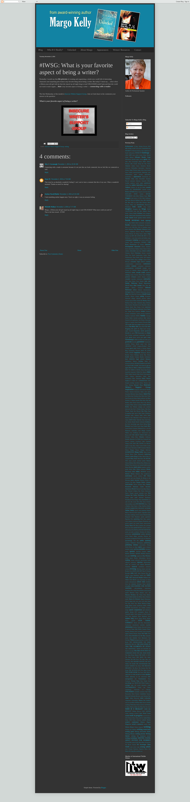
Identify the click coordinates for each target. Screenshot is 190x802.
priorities (140, 536)
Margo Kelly (139, 452)
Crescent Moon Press (139, 274)
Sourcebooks (134, 607)
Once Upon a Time (136, 506)
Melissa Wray (128, 465)
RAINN (127, 553)
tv (150, 683)
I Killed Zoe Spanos (141, 372)
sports (127, 612)
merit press (137, 467)
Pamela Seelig (147, 514)
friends (127, 333)
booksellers (134, 225)
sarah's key (143, 575)
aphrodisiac (148, 174)
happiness (137, 352)
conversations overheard (133, 268)
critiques (133, 277)
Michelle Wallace (50, 207)
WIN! (143, 711)
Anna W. (48, 179)
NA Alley (133, 482)
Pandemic (137, 516)
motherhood (147, 473)
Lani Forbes (134, 426)
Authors (127, 187)
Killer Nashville (137, 419)
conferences (147, 264)
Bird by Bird (135, 202)
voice (141, 698)
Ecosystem (148, 296)
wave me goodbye (130, 702)
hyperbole (127, 372)
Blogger (103, 787)
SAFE (135, 573)
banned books (146, 189)
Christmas (138, 253)
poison (144, 527)
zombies (138, 751)
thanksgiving (137, 640)
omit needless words (130, 504)
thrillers (148, 674)
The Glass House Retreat (132, 655)
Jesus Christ (133, 402)
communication (129, 264)
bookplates (148, 222)
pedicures (135, 521)
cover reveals (136, 272)
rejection (139, 562)
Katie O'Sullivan (146, 413)
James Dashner (139, 394)
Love (145, 445)
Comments (131, 127)
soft (143, 601)
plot (145, 525)
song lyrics (128, 605)
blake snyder (137, 207)
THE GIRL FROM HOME (144, 653)
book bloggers (147, 213)
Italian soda (144, 391)
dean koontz (138, 285)
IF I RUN (132, 380)
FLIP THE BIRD (146, 326)
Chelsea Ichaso (139, 248)
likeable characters (130, 439)
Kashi (131, 411)
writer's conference (132, 722)
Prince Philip (133, 536)
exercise (143, 313)
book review (147, 217)
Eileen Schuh (136, 300)
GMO (135, 339)
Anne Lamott (128, 172)
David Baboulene (145, 283)
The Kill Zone (135, 659)
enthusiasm (140, 309)
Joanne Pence (140, 402)
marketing (147, 454)
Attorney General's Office (143, 181)
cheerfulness (132, 248)
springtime (141, 612)
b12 (131, 189)
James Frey (147, 394)
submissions (129, 627)
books (127, 225)
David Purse (129, 285)
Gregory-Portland (141, 346)
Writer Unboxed (136, 720)
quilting (136, 549)
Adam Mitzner (129, 157)
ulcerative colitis (146, 685)
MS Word (147, 476)
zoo (141, 751)
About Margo (86, 50)
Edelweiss (127, 298)
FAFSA (138, 315)
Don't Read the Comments (135, 294)
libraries (141, 437)
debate (127, 287)
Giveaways (129, 339)
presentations (136, 534)
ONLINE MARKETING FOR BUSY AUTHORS (138, 508)
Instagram (136, 389)
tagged (127, 633)
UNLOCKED (129, 691)
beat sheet (148, 191)
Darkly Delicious (131, 283)
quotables (142, 549)
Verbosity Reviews (135, 696)
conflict (127, 266)
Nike (140, 499)
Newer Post (43, 250)
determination (147, 289)
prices (126, 536)
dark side (148, 281)
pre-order (131, 532)
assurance (132, 181)
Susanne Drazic (146, 629)
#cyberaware (129, 146)
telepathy (148, 635)
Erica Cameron (136, 311)
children (127, 251)
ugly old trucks (135, 685)
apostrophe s (128, 176)
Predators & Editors (145, 532)
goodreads (128, 342)
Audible (127, 183)
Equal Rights (147, 309)
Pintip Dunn (129, 525)
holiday (141, 361)
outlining (132, 514)
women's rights (138, 713)
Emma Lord (140, 307)
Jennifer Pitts (139, 400)
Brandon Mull (132, 229)
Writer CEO (128, 720)
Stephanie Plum (136, 616)
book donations (137, 215)
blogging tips (137, 209)
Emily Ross (133, 307)
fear (145, 318)
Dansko (142, 281)
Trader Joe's (147, 681)
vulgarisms (128, 700)
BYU (145, 235)
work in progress (135, 715)
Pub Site (136, 540)
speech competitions (135, 610)
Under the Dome (144, 687)
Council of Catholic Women (133, 270)
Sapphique (136, 575)
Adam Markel (147, 155)
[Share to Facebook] (55, 144)
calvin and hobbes (142, 238)
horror (142, 363)
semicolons (148, 588)
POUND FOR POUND (145, 529)
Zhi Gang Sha (132, 751)
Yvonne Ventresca (133, 749)
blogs (144, 209)
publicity (127, 542)
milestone (143, 469)
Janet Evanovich (129, 398)
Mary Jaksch (142, 456)
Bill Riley (128, 202)
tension (135, 638)
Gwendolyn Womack (134, 350)
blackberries (140, 204)
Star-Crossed (147, 614)
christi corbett (146, 251)
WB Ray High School (140, 702)
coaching (127, 259)
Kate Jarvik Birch (136, 413)
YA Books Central (130, 744)
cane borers (142, 240)
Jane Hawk (142, 396)
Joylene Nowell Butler (52, 194)
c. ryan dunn (134, 238)
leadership (134, 430)
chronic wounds (146, 253)
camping (135, 240)
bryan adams (143, 233)
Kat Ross (144, 411)
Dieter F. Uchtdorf (135, 292)
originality (144, 512)
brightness (132, 231)
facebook (133, 315)
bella (134, 196)
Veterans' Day (147, 696)
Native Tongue (129, 493)
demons (140, 289)
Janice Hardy (137, 398)
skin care (135, 601)
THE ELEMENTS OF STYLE (140, 646)
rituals (143, 569)
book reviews (132, 220)
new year (134, 497)
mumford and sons (130, 478)
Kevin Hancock (144, 417)
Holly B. (148, 361)
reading (127, 560)
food (144, 328)
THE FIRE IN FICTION (141, 651)
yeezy (134, 747)
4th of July (128, 148)
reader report (129, 558)
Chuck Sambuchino (137, 255)
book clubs (128, 215)
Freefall (131, 330)
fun (145, 333)
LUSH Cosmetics (141, 447)
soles (146, 601)
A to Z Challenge (142, 153)
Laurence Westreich (138, 428)
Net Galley (134, 495)
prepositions (128, 534)
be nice (143, 191)
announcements (137, 172)
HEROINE (132, 359)
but (130, 235)
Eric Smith (128, 311)
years (131, 747)
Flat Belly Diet (133, 326)
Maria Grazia (147, 452)
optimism (143, 510)
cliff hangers (147, 257)
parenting (137, 519)
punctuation (143, 545)
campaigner (128, 240)
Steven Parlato (147, 618)
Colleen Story (134, 259)
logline (127, 445)
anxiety (141, 174)
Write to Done (131, 718)
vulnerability (134, 700)
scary (138, 579)
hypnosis (133, 372)
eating (142, 296)
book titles (128, 222)
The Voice (140, 672)
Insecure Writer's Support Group (54, 146)
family (142, 316)
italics (149, 391)
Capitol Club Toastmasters (132, 242)
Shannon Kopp (134, 592)
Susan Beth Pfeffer (137, 629)
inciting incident (134, 383)
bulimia (127, 235)
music (132, 480)
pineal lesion (139, 523)
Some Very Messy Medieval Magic (141, 603)
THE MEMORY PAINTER (137, 661)
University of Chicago (142, 689)
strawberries (136, 625)
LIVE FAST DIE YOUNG (136, 443)
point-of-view (138, 527)
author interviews (137, 185)
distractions (143, 292)
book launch (129, 217)
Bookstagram (140, 225)
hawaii (141, 354)
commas (148, 261)
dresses (137, 296)
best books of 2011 (136, 198)
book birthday (137, 213)
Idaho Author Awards (130, 374)
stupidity (148, 625)
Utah (146, 691)
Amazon (127, 166)
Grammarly (148, 341)
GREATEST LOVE (130, 346)
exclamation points (135, 313)
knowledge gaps (135, 424)
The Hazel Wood (130, 657)
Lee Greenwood (143, 432)
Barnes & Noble (130, 191)
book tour (135, 223)
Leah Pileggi (141, 430)
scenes (126, 581)
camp (149, 238)
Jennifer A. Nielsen (130, 400)
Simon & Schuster (134, 599)
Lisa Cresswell (144, 439)
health (127, 357)
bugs (149, 233)
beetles (141, 194)
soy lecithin (142, 607)
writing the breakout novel (141, 736)
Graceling (134, 341)
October (148, 501)
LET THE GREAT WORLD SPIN (138, 435)
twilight (127, 685)
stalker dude (134, 614)
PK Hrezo (136, 525)
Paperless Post (129, 519)
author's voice (147, 185)
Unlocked (71, 50)
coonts (145, 268)
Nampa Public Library (143, 482)
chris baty (139, 251)
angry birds (141, 170)
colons (145, 259)
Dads (126, 281)
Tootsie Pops (135, 681)
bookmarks (141, 222)
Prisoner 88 (147, 536)
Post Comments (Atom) (55, 254)
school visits (141, 582)
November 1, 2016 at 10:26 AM (68, 164)
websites (148, 702)
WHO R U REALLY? (134, 709)
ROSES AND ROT (137, 571)
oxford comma (139, 514)
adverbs (134, 159)
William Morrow (136, 711)
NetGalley (141, 495)
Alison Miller (142, 161)
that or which (144, 640)
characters (137, 246)
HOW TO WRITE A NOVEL (133, 370)
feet (140, 320)
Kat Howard (137, 411)
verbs (142, 696)
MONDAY (143, 471)
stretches (142, 625)
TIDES (127, 676)
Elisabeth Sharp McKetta (144, 302)
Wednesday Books (135, 704)
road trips (148, 569)
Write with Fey (139, 718)
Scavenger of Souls (145, 579)
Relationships (147, 562)
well (146, 704)
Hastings (136, 354)
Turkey (147, 683)
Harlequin (143, 352)
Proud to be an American (144, 538)
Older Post (114, 250)
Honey (132, 363)
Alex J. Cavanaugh (51, 164)
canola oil (148, 240)
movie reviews (138, 476)
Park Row (143, 519)
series (145, 590)
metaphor (143, 467)
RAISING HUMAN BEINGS (137, 553)
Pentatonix (145, 521)
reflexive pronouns (130, 562)
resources (148, 566)
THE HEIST (139, 657)
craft (143, 272)
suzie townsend (138, 631)
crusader (127, 279)
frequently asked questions (142, 331)
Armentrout (145, 176)
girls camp (147, 337)
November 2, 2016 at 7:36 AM (60, 179)
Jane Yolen (148, 396)
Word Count (147, 713)
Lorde (141, 445)
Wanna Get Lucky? (145, 700)
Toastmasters (142, 679)
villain (131, 698)
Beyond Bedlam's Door (137, 200)
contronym (148, 266)
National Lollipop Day (134, 491)
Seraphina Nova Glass (130, 590)
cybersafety (147, 279)
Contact (137, 50)
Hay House (147, 354)
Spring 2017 (133, 612)
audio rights (139, 183)
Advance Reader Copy (143, 157)
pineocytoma (147, 523)
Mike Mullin (136, 469)
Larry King (140, 426)
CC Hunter (141, 244)
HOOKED (137, 363)
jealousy (143, 398)
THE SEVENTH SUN (134, 670)
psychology (128, 540)
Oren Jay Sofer (133, 512)
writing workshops (131, 738)
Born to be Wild (130, 227)
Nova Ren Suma (141, 501)
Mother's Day (139, 473)
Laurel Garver (128, 428)
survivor (129, 629)
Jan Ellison (128, 396)
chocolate (133, 251)
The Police (138, 666)
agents (145, 159)
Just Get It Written (136, 409)
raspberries (139, 556)
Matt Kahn (140, 458)
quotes (132, 551)
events (143, 311)
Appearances (102, 50)
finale (136, 322)
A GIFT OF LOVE (136, 148)
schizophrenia (132, 581)
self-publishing (138, 588)
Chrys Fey (128, 255)
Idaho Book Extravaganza (144, 374)
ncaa (146, 493)
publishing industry (131, 545)
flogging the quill (131, 329)
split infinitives (147, 610)
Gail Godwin (128, 335)
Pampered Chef (129, 516)
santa (131, 575)
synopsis (148, 631)
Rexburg (139, 569)
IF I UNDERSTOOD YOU (143, 380)
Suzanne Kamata (129, 631)
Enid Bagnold (133, 309)
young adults (145, 747)
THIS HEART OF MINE (139, 674)
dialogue (128, 292)
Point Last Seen (129, 527)
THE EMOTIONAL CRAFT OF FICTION (136, 648)
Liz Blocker (147, 443)
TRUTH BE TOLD (139, 683)
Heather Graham (134, 357)
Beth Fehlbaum (146, 198)
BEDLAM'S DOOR (131, 194)
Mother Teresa (129, 474)
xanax (133, 742)
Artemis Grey (129, 178)
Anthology (144, 172)
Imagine (127, 383)
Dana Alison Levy (134, 281)
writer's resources (137, 724)
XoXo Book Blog (139, 742)
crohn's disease (141, 276)
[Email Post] (44, 143)
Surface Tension (137, 627)
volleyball (147, 698)
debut (135, 290)
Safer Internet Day (143, 573)
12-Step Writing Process (140, 146)
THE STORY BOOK (131, 672)
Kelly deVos (143, 415)
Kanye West (144, 409)
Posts (130, 124)
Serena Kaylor (140, 590)
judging (140, 406)
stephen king (129, 618)
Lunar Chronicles (132, 447)
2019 (149, 146)
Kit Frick (127, 424)
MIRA (133, 471)
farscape (148, 315)
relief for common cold (132, 564)
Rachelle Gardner (141, 551)
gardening (136, 335)
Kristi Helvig (143, 424)
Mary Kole (134, 458)
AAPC (130, 155)
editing (133, 298)
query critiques (147, 547)
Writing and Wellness (130, 729)
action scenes (139, 155)
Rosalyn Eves (128, 571)
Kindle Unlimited (140, 422)
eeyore (131, 300)
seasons (133, 584)
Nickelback (128, 499)
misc (138, 471)
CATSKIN (143, 242)
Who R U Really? (55, 50)
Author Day (128, 185)
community (138, 264)
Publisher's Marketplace (137, 542)
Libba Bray (134, 437)
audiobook (147, 183)
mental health (143, 465)
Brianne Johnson (142, 229)
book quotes (138, 217)
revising (133, 569)
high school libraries (143, 359)
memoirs (134, 465)
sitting (130, 601)
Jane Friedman (135, 396)
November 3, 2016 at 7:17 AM (66, 207)
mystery (137, 480)
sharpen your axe (145, 592)
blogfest (128, 209)
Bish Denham (143, 202)
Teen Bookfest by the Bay (137, 635)
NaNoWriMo (129, 484)
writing (67, 146)
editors (149, 298)
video (127, 698)
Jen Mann (148, 398)
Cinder (145, 255)
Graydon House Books (132, 344)
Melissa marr (147, 463)
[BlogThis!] (50, 144)
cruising (148, 276)
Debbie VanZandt (137, 287)
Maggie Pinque (134, 450)
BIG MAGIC (147, 200)
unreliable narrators (139, 691)
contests (133, 266)
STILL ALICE (130, 620)
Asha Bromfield (140, 178)
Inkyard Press (138, 385)
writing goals (129, 731)
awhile (127, 189)
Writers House (129, 727)
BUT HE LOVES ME (137, 235)
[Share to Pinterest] (57, 144)
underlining (128, 689)
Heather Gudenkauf (145, 357)
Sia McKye (139, 597)
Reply (46, 172)
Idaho (149, 372)
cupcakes (133, 279)
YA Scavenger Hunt (144, 744)
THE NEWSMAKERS (141, 663)
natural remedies (139, 493)
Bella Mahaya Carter (141, 196)
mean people (132, 460)
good (149, 339)
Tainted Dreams (133, 633)
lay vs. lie (145, 428)
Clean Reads (136, 257)
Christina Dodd (129, 253)
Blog (40, 50)
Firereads (145, 322)
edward (127, 300)
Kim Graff (145, 419)
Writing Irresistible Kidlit (143, 731)
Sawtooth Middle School (140, 577)
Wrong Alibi (128, 742)
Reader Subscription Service (142, 558)
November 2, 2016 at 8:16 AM (69, 194)
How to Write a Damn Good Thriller (140, 367)
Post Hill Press (135, 529)
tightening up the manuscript (138, 676)
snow (140, 601)
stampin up (140, 614)
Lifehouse (148, 437)
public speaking (145, 540)
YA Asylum (148, 742)
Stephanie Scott (146, 616)
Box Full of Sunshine (141, 227)
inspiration (129, 389)
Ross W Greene (147, 571)
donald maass (146, 294)
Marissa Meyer (129, 454)
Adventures (128, 159)
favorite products (138, 318)
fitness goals (144, 324)
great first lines (146, 344)
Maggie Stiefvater (145, 450)
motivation (128, 476)
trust (133, 683)
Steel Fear (128, 616)
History (135, 361)
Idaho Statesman (136, 378)
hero (126, 359)
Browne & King (134, 233)
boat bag (136, 211)
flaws (140, 326)
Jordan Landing (138, 404)
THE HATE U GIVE (145, 655)
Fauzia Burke (129, 318)
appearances (137, 176)
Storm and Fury (138, 622)
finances (140, 322)
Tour (141, 681)
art (150, 176)
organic (139, 512)
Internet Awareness (135, 391)
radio (149, 551)
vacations (143, 694)
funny (149, 333)
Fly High (140, 328)
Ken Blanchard (135, 417)
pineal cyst (132, 523)
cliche (141, 257)
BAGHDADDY (137, 189)
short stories (132, 597)
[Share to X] (53, 144)
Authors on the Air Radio (138, 187)
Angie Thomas (133, 170)
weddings (127, 704)
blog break (147, 206)
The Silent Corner (146, 670)
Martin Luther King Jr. (132, 456)
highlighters (128, 361)
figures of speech (129, 322)
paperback (148, 516)
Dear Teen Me (146, 285)
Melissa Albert (132, 463)
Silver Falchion (147, 597)
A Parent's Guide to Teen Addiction (140, 150)
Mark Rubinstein (138, 454)
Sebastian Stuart (141, 584)
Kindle (133, 422)
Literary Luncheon (135, 441)
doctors (149, 292)
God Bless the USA (142, 339)
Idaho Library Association (133, 376)
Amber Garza (135, 166)
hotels (145, 363)
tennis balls (128, 638)
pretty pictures (146, 534)
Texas (132, 640)
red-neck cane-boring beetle (143, 560)
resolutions (141, 566)
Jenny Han (145, 400)
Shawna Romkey (130, 595)
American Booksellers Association (134, 168)
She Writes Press (141, 594)
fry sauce (132, 333)
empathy (127, 309)
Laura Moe (147, 426)
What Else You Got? (145, 707)
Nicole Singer (134, 499)
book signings (146, 220)
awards (148, 187)
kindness (148, 422)
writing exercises (144, 729)
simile (126, 599)
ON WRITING (140, 504)
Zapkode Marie (143, 749)
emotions (148, 307)
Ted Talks (145, 633)
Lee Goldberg (134, 432)
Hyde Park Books (146, 370)
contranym (140, 266)
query (140, 547)
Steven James (138, 618)
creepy (132, 274)
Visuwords (136, 698)
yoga (138, 747)
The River (135, 668)
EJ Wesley (144, 300)
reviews (127, 569)
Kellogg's (127, 415)
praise (126, 532)
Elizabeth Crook (137, 305)
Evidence (148, 311)
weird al (142, 704)
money (149, 471)
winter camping (129, 713)
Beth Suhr (128, 200)
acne (133, 155)
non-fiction (145, 499)
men (138, 465)
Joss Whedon (133, 406)
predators (136, 532)
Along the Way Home (144, 163)
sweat (144, 631)
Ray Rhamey (147, 556)
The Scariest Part (143, 668)
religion (142, 564)
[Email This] (48, 144)
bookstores (148, 225)
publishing (147, 543)
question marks (129, 549)
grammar (140, 342)
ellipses (127, 307)
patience (131, 521)
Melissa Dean (140, 463)
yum (126, 749)
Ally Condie (133, 163)
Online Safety (129, 510)
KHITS (131, 419)
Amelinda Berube (146, 166)
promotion (128, 538)
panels (142, 516)
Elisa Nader (133, 302)
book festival (146, 215)
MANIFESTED (129, 452)
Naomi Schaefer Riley (140, 484)
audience (132, 183)
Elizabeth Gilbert (146, 305)
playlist (141, 525)
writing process (140, 734)
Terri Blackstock (142, 638)
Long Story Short (134, 445)
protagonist (134, 538)
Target (139, 633)
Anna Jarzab (147, 170)
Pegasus (140, 521)
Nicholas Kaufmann (145, 497)
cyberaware (139, 279)
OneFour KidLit (146, 506)
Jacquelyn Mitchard (130, 394)
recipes (132, 560)
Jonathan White (129, 404)
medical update (141, 460)
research (134, 566)
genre (130, 337)
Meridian (131, 467)
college (140, 259)
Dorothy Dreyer (129, 296)
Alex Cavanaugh (133, 161)
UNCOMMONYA (130, 687)
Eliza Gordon (128, 305)
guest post (133, 348)
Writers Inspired (138, 727)
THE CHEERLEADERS (135, 642)
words (127, 715)
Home (79, 250)
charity (143, 246)
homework (128, 363)
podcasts (148, 525)
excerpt (127, 313)
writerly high (147, 724)
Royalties (127, 573)
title (136, 678)
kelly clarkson (135, 415)
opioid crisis (138, 510)
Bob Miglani (143, 211)
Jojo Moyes (147, 402)
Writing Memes (130, 734)
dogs (126, 294)
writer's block (146, 720)
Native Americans (146, 491)
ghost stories (136, 337)
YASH (127, 747)
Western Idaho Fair (135, 707)
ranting (133, 556)
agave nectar (139, 159)
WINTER (148, 711)
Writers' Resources (121, 50)
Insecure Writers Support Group (76, 94)
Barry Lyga (138, 191)
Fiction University (146, 320)
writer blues (147, 718)
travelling (128, 683)
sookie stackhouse (137, 605)
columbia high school (138, 261)
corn (149, 268)
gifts (142, 337)
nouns (134, 501)
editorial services (141, 298)
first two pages (136, 324)
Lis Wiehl (137, 439)
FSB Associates (139, 333)
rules (132, 573)
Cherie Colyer (147, 248)
